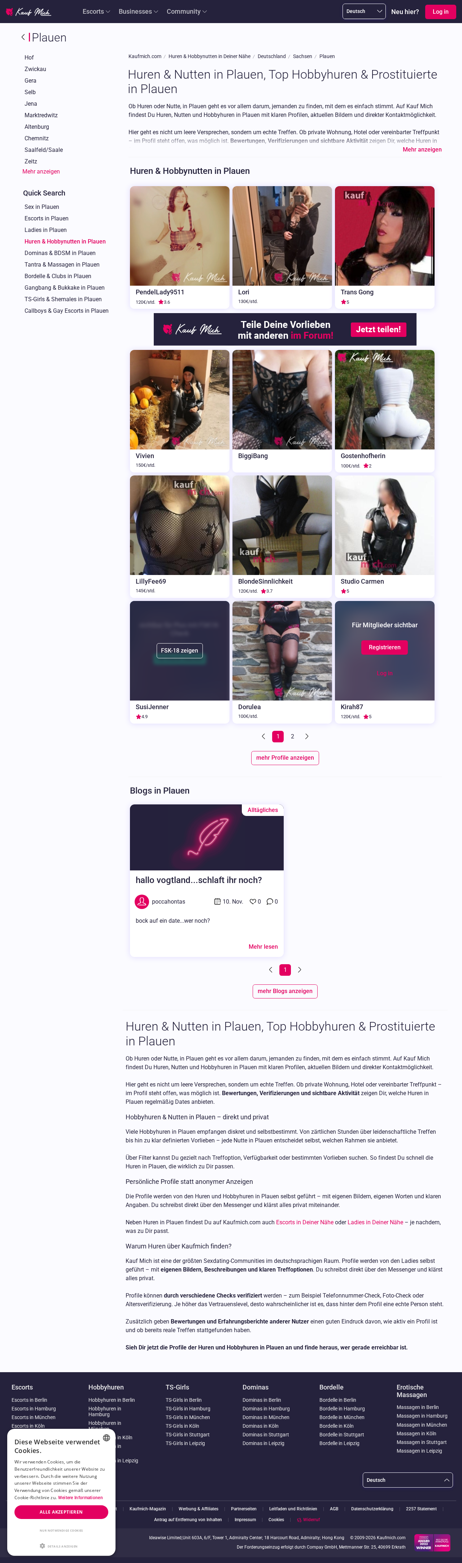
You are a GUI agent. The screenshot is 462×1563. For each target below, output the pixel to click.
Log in (385, 673)
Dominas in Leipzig (263, 1443)
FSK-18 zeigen (179, 650)
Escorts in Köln (28, 1426)
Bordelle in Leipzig (339, 1443)
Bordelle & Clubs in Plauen (58, 276)
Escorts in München (34, 1417)
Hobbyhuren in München (104, 1426)
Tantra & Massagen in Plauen (62, 264)
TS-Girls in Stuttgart (188, 1434)
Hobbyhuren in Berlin (111, 1400)
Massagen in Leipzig (419, 1451)
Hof (29, 57)
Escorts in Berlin (29, 1400)
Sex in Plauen (42, 206)
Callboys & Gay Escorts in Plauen (67, 310)
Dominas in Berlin (262, 1400)
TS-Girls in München (188, 1417)
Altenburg (37, 126)
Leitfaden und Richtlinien (293, 1509)
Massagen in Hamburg (422, 1416)
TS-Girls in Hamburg (188, 1408)
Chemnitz (37, 138)
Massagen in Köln (416, 1433)
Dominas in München (266, 1417)
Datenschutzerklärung (372, 1509)
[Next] (306, 736)
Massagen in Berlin (418, 1407)
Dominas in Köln (261, 1426)
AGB (334, 1509)
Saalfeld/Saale (44, 149)
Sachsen (302, 56)
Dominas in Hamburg (266, 1408)
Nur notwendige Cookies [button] (61, 1530)
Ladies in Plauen (46, 230)
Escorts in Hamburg (34, 1408)
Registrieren (385, 647)
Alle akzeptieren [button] (61, 1512)
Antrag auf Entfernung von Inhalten (188, 1520)
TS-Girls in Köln (182, 1426)
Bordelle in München (342, 1417)
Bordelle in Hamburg (342, 1408)
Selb (30, 92)
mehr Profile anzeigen (285, 757)
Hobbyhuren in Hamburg (104, 1411)
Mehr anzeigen (41, 171)
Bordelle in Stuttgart (341, 1434)
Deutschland (272, 56)
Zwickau (35, 69)
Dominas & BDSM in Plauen (60, 253)
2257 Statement (421, 1509)
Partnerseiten (244, 1509)
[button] (61, 1545)
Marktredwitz (41, 115)
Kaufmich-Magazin (148, 1509)
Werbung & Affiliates (198, 1509)
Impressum (245, 1520)
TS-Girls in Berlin (184, 1400)
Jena (31, 103)
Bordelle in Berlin (337, 1400)
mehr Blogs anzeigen (285, 991)
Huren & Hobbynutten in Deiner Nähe (209, 56)
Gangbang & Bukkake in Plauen (65, 287)
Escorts (93, 11)
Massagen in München (422, 1425)
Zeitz (31, 161)
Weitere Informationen (80, 1497)
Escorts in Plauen (47, 218)
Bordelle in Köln (336, 1426)
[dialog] (61, 1492)
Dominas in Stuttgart (266, 1434)
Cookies (276, 1519)
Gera (30, 80)
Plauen (327, 56)
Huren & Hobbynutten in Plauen (65, 241)
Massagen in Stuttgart (422, 1442)
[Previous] (264, 736)
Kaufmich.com (144, 56)
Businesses (135, 11)
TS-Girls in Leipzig (185, 1443)
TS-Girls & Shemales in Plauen (63, 299)
